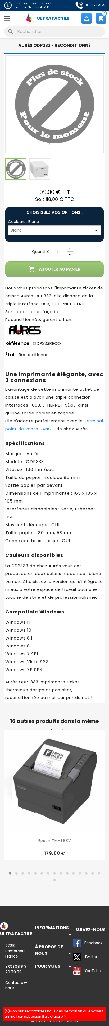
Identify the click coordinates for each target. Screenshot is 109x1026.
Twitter (77, 957)
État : (11, 354)
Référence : (18, 343)
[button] (10, 873)
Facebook (77, 943)
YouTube (77, 971)
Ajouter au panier (54, 269)
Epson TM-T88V (54, 840)
